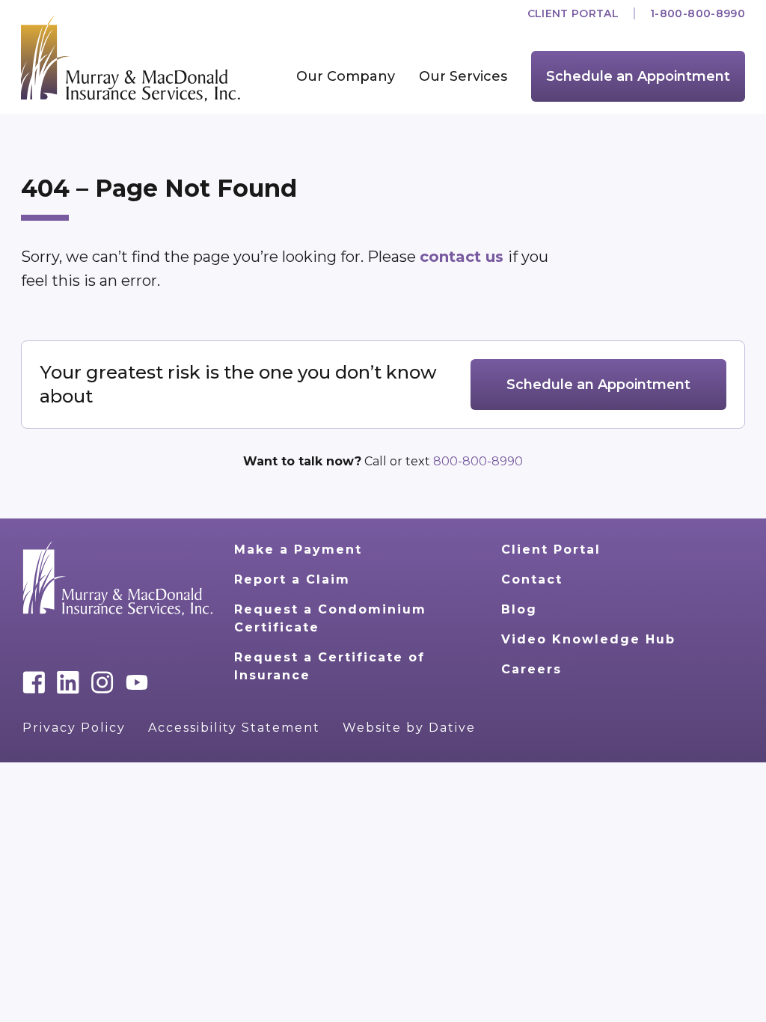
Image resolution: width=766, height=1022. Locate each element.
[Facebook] (33, 682)
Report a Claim (292, 579)
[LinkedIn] (68, 682)
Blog (519, 609)
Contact (532, 579)
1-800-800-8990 (697, 13)
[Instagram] (102, 682)
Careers (531, 669)
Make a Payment (298, 549)
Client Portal (573, 13)
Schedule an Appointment (638, 76)
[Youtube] (137, 682)
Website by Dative (409, 727)
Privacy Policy (74, 727)
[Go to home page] (117, 578)
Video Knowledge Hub (588, 639)
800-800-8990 (478, 461)
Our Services (463, 76)
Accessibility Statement (234, 727)
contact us (464, 257)
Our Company (345, 76)
